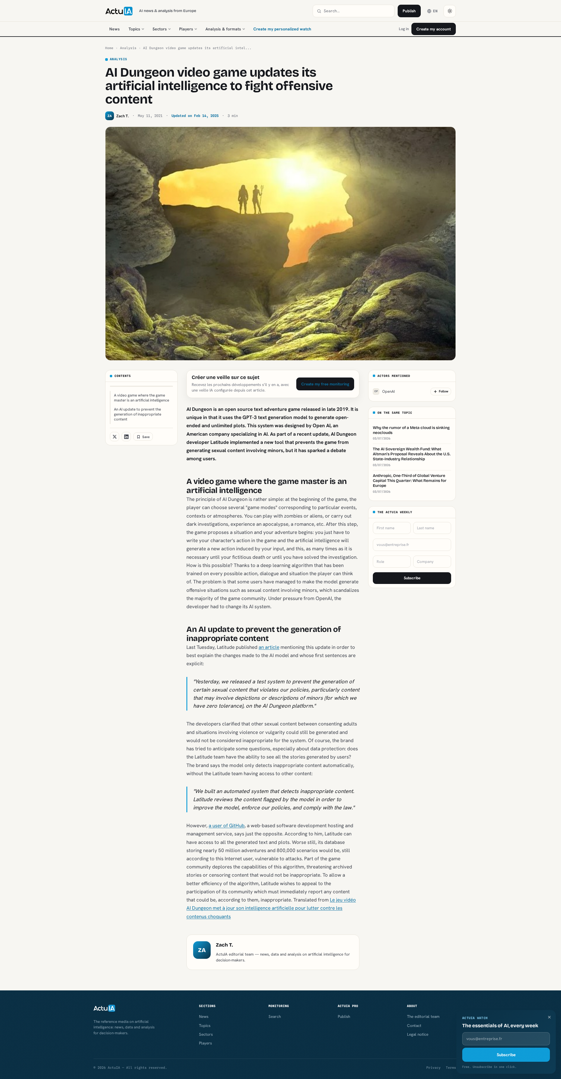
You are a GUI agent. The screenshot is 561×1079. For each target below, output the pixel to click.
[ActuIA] (119, 11)
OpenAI (384, 391)
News (114, 29)
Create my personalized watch (282, 29)
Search (275, 1016)
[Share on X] (114, 437)
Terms (451, 1068)
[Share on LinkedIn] (126, 437)
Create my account (433, 29)
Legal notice (417, 1034)
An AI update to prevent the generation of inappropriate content (137, 414)
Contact (414, 1025)
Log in (404, 28)
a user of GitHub (227, 825)
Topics (134, 29)
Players (186, 29)
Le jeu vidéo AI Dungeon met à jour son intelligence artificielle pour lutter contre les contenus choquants (271, 908)
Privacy (433, 1068)
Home (109, 48)
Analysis (128, 48)
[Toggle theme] (450, 11)
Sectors (160, 29)
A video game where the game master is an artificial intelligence (141, 398)
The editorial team (423, 1016)
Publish (409, 10)
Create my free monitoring (325, 384)
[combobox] (357, 11)
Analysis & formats (223, 29)
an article (269, 647)
